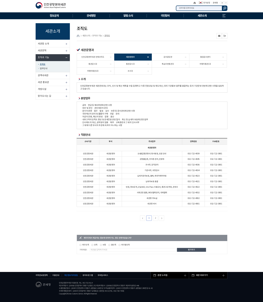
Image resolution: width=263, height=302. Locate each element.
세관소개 (86, 36)
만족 (96, 245)
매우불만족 (125, 245)
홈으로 (194, 2)
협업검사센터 (205, 57)
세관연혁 (42, 50)
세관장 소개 (43, 43)
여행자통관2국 (92, 71)
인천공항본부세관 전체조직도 (92, 57)
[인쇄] (219, 36)
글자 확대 (222, 2)
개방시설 (42, 89)
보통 (104, 245)
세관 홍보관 (43, 82)
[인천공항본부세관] (52, 6)
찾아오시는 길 (44, 96)
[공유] (224, 36)
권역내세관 (43, 75)
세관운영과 (130, 57)
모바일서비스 (103, 275)
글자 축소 (225, 2)
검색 (224, 8)
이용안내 (55, 275)
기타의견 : (83, 250)
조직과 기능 (43, 57)
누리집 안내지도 (224, 15)
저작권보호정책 (42, 275)
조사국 (130, 71)
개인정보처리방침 (71, 275)
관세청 (215, 3)
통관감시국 (92, 64)
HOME (78, 35)
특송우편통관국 (168, 64)
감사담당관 (168, 57)
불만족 (113, 245)
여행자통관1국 (205, 64)
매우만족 (85, 245)
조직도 (42, 64)
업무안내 (43, 68)
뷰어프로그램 (88, 275)
